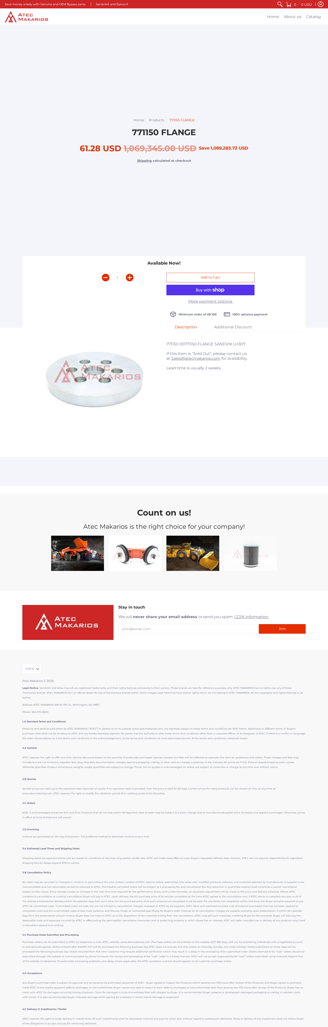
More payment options (210, 301)
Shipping (144, 160)
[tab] (186, 327)
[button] (299, 4)
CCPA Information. (251, 617)
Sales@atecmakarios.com (195, 358)
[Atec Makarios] (26, 17)
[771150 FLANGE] (94, 378)
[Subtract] (105, 277)
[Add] (130, 277)
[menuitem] (280, 4)
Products (156, 120)
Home (139, 120)
